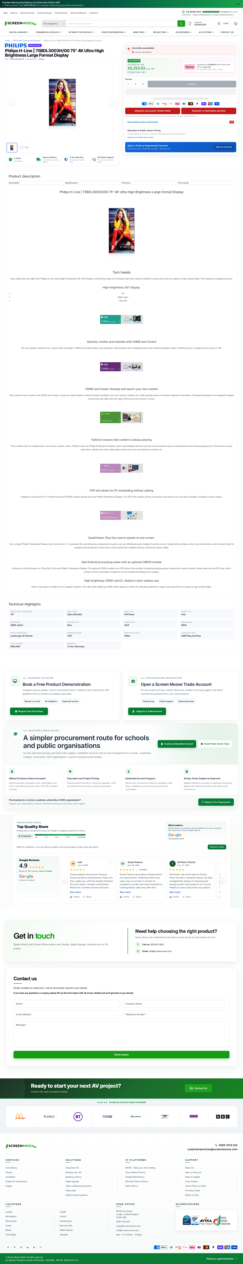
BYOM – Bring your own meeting (140, 1167)
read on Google (45, 871)
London (9, 1211)
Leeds (8, 1225)
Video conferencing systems (79, 1185)
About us (14, 13)
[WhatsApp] (34, 1247)
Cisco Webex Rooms (135, 1172)
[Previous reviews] (65, 880)
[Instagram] (21, 1247)
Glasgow (64, 1234)
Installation (10, 1176)
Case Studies (191, 1181)
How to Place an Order (195, 1185)
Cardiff (63, 1211)
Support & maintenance (16, 1181)
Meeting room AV (73, 1172)
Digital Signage (18, 32)
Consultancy (11, 1167)
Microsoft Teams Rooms (136, 1181)
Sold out (192, 84)
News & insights (192, 1176)
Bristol (8, 1229)
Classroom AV (72, 1167)
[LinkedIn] (27, 1247)
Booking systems (74, 1176)
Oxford (63, 1216)
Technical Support (44, 13)
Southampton (66, 1220)
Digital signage (72, 1181)
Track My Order (61, 13)
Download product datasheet (180, 122)
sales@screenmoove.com (128, 1225)
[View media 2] (24, 147)
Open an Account (27, 13)
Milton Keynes (66, 1229)
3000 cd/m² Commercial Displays (26, 41)
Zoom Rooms (131, 1185)
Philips (41, 59)
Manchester (11, 1220)
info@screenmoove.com (160, 951)
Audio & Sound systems (77, 1194)
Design (9, 1172)
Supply (9, 1185)
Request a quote (217, 847)
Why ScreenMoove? (78, 13)
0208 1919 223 (29, 5)
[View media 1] (12, 147)
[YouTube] (40, 1247)
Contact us (93, 13)
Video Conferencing (112, 32)
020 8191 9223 (157, 944)
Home (7, 41)
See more (75, 892)
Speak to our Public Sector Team (141, 137)
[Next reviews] (222, 880)
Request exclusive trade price (153, 111)
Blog (5, 13)
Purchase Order (192, 1190)
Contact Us (227, 32)
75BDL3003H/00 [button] (17, 59)
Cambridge (11, 1234)
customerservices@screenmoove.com (212, 1149)
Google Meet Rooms (135, 1176)
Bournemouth (66, 1225)
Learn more (206, 67)
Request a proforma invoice (209, 111)
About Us (189, 1167)
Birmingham (11, 1216)
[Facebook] (14, 1247)
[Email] (8, 1247)
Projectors (159, 32)
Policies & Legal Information (220, 1259)
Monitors (138, 32)
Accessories (183, 32)
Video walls (71, 1190)
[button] (180, 92)
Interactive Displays (80, 32)
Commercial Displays (47, 32)
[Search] (181, 23)
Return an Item (192, 1194)
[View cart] (236, 23)
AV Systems (205, 32)
